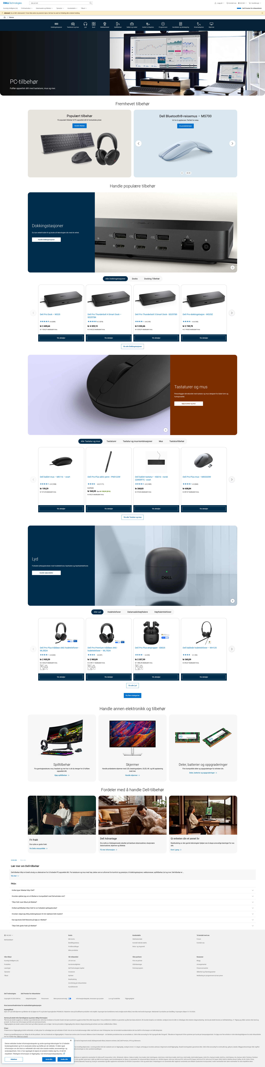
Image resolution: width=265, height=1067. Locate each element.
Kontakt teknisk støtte (139, 943)
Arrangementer (201, 964)
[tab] (115, 278)
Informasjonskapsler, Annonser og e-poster (90, 998)
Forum (199, 939)
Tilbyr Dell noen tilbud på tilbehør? (24, 902)
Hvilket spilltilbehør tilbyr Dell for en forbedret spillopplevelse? (34, 908)
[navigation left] (40, 279)
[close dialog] (262, 13)
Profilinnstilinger (73, 946)
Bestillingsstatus (73, 943)
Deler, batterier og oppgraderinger (202, 773)
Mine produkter (73, 950)
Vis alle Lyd (132, 685)
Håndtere (14, 1059)
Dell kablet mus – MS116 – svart (55, 477)
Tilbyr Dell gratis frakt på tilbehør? (24, 926)
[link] (231, 3)
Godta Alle (64, 1059)
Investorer (71, 972)
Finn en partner (137, 960)
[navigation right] (224, 279)
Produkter (7, 964)
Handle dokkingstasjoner (46, 239)
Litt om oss (71, 960)
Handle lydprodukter (46, 573)
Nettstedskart (8, 940)
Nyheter (70, 975)
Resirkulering (72, 979)
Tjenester (7, 972)
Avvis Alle (49, 1059)
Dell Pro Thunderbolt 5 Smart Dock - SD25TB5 (156, 314)
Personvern (45, 998)
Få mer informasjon (107, 850)
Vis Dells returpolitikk (37, 848)
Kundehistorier (73, 987)
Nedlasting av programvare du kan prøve (210, 975)
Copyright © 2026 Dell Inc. (12, 998)
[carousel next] (232, 143)
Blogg (198, 960)
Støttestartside (137, 939)
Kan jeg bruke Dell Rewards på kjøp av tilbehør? (29, 920)
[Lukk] (71, 1040)
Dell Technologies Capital (76, 968)
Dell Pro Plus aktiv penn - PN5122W (104, 477)
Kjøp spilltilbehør (61, 775)
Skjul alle (23, 860)
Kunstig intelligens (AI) (11, 960)
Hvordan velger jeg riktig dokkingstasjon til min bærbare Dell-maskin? (37, 914)
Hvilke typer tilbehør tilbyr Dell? (23, 890)
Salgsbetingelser (31, 998)
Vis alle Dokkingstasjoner (132, 346)
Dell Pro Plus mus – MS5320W (197, 477)
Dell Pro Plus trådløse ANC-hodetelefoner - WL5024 (59, 649)
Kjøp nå (185, 130)
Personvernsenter (202, 968)
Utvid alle (14, 860)
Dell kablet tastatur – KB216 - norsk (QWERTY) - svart (151, 478)
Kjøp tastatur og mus (189, 403)
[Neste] (232, 313)
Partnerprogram (137, 968)
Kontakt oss (200, 943)
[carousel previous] (138, 143)
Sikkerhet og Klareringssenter (206, 972)
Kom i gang (175, 850)
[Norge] (4, 17)
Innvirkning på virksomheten (77, 983)
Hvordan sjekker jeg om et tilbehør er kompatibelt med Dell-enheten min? (38, 896)
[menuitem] (26, 8)
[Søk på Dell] (90, 3)
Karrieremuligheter (74, 964)
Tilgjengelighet (129, 998)
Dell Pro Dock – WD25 (50, 314)
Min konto (71, 939)
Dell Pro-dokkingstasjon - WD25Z (198, 314)
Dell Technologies (10, 993)
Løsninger (7, 968)
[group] (185, 143)
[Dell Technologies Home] (12, 3)
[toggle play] (233, 267)
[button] (220, 3)
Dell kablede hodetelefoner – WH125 (200, 647)
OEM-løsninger (137, 964)
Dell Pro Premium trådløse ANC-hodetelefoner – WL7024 (102, 649)
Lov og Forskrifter (114, 998)
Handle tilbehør (79, 126)
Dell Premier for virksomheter (252, 8)
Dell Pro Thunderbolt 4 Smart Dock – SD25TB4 (104, 316)
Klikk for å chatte (22, 1036)
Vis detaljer (61, 338)
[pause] (182, 173)
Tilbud (6, 975)
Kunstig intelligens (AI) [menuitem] (10, 8)
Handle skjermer (131, 775)
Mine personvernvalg (60, 998)
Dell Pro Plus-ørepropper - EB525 (150, 647)
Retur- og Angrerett (138, 946)
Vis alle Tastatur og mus (133, 517)
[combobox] (61, 3)
